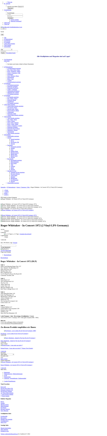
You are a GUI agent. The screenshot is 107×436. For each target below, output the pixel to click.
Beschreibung (7, 255)
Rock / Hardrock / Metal (13, 71)
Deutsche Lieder (11, 113)
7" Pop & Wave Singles (7, 394)
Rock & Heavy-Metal (13, 110)
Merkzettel (7, 22)
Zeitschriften (7, 46)
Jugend (9, 137)
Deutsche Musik (11, 100)
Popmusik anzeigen (16, 146)
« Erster (6, 190)
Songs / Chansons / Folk (13, 73)
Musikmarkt (14, 178)
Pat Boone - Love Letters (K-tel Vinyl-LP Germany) (14, 333)
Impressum (7, 372)
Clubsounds (10, 112)
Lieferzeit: (3, 232)
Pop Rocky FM (15, 142)
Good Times (14, 175)
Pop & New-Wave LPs (7, 388)
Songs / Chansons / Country (14, 125)
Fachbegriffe (4, 416)
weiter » (6, 193)
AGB (5, 375)
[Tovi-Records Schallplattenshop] (11, 27)
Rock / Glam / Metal (12, 124)
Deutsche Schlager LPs (7, 390)
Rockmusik (10, 159)
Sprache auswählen (12, 6)
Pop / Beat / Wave (12, 119)
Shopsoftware (14, 434)
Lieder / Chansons (12, 89)
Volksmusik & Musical (13, 91)
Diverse (13, 143)
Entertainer (10, 74)
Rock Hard (14, 163)
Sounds (13, 148)
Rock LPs (3, 387)
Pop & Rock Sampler (6, 391)
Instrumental (10, 77)
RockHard (3, 407)
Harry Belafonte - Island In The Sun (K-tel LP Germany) (16, 341)
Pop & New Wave (12, 107)
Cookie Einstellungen (9, 381)
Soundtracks (10, 101)
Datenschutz (7, 377)
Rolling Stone (14, 151)
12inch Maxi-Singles (9, 43)
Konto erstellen (15, 19)
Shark (12, 168)
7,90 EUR (3, 368)
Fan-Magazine (14, 180)
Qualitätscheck (4, 421)
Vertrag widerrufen (6, 434)
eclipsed (13, 166)
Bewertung (4, 418)
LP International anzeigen (14, 68)
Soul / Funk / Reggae (13, 122)
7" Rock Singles (5, 396)
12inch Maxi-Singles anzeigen (15, 106)
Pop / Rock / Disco (12, 98)
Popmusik (10, 145)
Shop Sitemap (4, 429)
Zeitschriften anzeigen (13, 136)
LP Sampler (7, 42)
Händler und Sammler (6, 419)
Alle (5, 37)
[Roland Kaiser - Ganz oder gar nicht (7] (12, 345)
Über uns (9, 2)
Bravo (12, 140)
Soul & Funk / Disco (12, 109)
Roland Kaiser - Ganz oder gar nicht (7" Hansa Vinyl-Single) (17, 348)
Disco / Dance (11, 121)
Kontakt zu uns (5, 431)
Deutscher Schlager (12, 86)
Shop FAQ (3, 422)
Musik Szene (14, 156)
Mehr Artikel (4, 359)
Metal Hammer (15, 162)
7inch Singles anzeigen (13, 118)
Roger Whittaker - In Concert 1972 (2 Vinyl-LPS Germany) (16, 365)
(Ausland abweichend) (25, 234)
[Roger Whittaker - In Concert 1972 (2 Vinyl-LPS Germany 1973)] (19, 215)
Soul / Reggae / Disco (13, 76)
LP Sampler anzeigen (13, 97)
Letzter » (6, 194)
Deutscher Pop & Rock (13, 128)
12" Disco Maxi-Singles (7, 393)
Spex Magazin (4, 410)
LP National (7, 40)
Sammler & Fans (11, 171)
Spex (12, 149)
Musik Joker (14, 154)
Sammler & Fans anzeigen (18, 172)
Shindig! (13, 177)
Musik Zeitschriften (6, 428)
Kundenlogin (7, 10)
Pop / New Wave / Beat (13, 70)
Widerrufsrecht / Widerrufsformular (13, 374)
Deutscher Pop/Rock (12, 88)
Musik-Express (15, 153)
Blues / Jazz (10, 79)
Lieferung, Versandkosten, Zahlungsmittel (15, 378)
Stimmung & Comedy (13, 92)
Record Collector (15, 174)
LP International (8, 39)
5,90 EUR (3, 351)
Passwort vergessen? (16, 21)
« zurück (6, 191)
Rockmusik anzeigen (16, 160)
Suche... (3, 53)
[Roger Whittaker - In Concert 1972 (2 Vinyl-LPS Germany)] (17, 210)
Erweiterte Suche (10, 53)
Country (9, 80)
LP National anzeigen (13, 85)
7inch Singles (7, 45)
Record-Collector (5, 409)
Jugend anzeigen (15, 139)
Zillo (12, 165)
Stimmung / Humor (12, 130)
